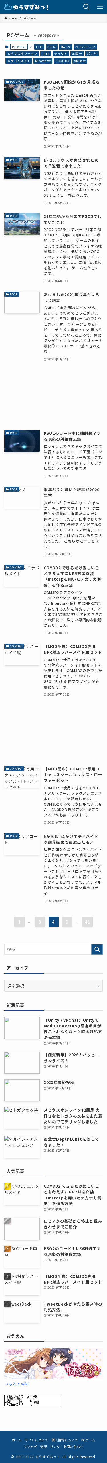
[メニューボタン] (100, 7)
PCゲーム (88, 1440)
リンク (55, 1446)
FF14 (45, 53)
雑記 (43, 1446)
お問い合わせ (73, 1446)
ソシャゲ (30, 1446)
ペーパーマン (85, 46)
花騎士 (77, 53)
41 (87, 922)
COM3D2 (62, 60)
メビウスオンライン (22, 53)
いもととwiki (16, 1384)
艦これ (66, 46)
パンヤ (92, 53)
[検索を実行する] (97, 949)
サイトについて (36, 1440)
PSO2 (51, 46)
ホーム (17, 1440)
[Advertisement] (53, 396)
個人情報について (64, 1440)
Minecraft (43, 60)
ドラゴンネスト (19, 60)
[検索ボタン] (86, 7)
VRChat (80, 60)
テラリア (60, 53)
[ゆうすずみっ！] (26, 7)
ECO (39, 46)
